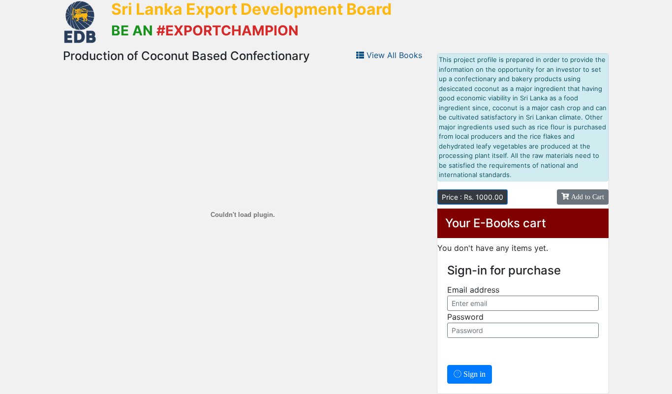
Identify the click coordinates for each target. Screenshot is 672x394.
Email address (473, 290)
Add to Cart (586, 197)
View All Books (393, 55)
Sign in (473, 374)
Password (465, 317)
